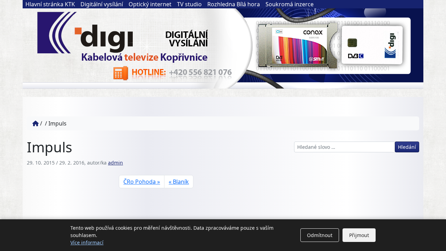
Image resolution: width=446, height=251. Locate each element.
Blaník (181, 181)
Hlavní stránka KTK (50, 4)
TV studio (189, 4)
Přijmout (359, 235)
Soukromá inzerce (290, 4)
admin (115, 162)
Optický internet (150, 4)
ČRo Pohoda (139, 181)
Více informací (86, 242)
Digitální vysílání (101, 4)
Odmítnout (319, 235)
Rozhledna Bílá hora (233, 4)
